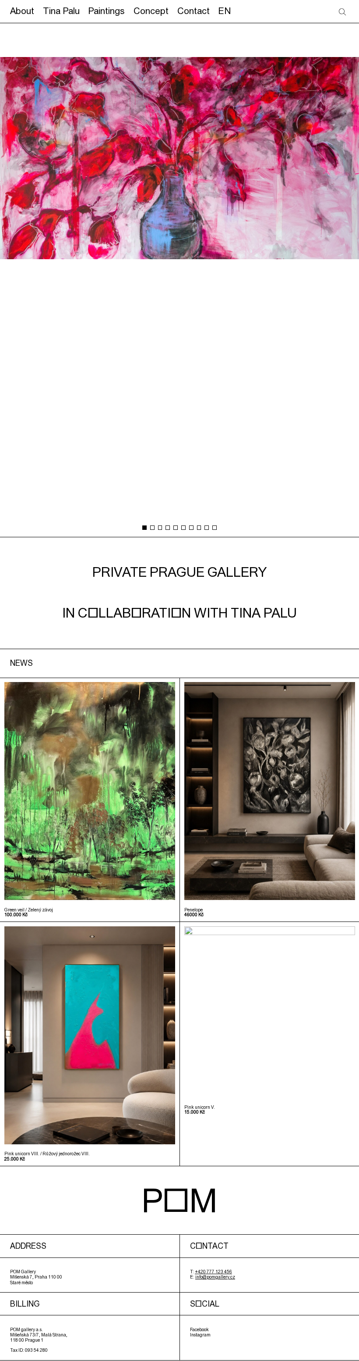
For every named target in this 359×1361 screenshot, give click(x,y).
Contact (193, 11)
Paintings (106, 11)
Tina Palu (61, 11)
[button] (144, 527)
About (22, 11)
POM (179, 1200)
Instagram (200, 1334)
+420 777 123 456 (213, 1271)
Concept (151, 11)
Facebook (199, 1329)
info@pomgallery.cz (215, 1276)
